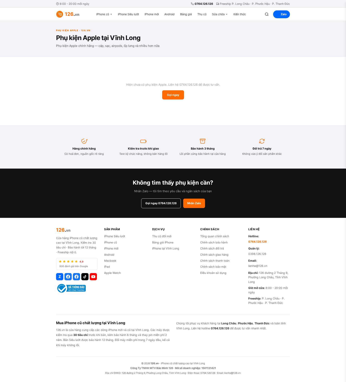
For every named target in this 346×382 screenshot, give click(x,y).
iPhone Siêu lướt (128, 14)
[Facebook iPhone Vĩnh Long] (76, 276)
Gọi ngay (173, 95)
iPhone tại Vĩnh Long (165, 248)
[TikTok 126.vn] (85, 276)
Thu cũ (201, 14)
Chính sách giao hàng (214, 254)
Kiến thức (239, 14)
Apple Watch (112, 272)
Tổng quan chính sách (214, 236)
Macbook (110, 260)
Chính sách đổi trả (212, 248)
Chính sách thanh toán (214, 260)
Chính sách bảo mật (213, 266)
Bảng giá (186, 14)
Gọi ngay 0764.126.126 (161, 203)
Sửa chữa (218, 14)
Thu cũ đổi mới (161, 236)
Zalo (284, 14)
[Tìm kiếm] (267, 14)
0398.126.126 (257, 253)
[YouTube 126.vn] (93, 276)
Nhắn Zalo (194, 203)
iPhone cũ (102, 14)
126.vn (155, 363)
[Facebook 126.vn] (68, 276)
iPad (107, 266)
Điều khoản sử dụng (213, 272)
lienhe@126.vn (257, 265)
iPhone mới (152, 14)
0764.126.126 (204, 3)
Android (169, 14)
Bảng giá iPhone (162, 242)
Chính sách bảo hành (214, 242)
